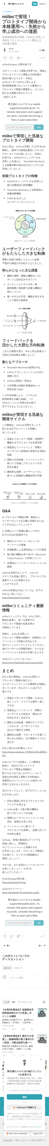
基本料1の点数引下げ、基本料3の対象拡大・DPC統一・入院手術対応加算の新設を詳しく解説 (17, 1021)
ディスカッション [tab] (25, 1002)
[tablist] (13, 968)
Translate (8, 11)
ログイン (42, 4)
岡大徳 (11, 49)
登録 (34, 4)
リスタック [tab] (18, 968)
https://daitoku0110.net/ (14, 882)
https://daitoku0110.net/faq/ (16, 598)
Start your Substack (18, 1133)
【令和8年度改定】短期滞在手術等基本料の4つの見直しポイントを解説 (18, 1013)
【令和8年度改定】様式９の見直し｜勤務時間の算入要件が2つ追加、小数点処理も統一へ (18, 1039)
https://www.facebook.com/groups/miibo (22, 662)
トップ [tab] (6, 1002)
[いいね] (5, 58)
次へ (40, 945)
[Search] (44, 1002)
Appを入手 (38, 1133)
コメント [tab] (7, 968)
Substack (7, 1140)
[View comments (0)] (11, 58)
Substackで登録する (26, 1107)
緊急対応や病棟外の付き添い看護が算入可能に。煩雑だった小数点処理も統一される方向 (17, 1047)
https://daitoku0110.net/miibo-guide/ (20, 892)
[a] (42, 1013)
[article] (24, 1019)
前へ (8, 945)
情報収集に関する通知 (21, 1116)
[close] (41, 1059)
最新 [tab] (13, 1002)
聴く (44, 50)
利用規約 (34, 1113)
